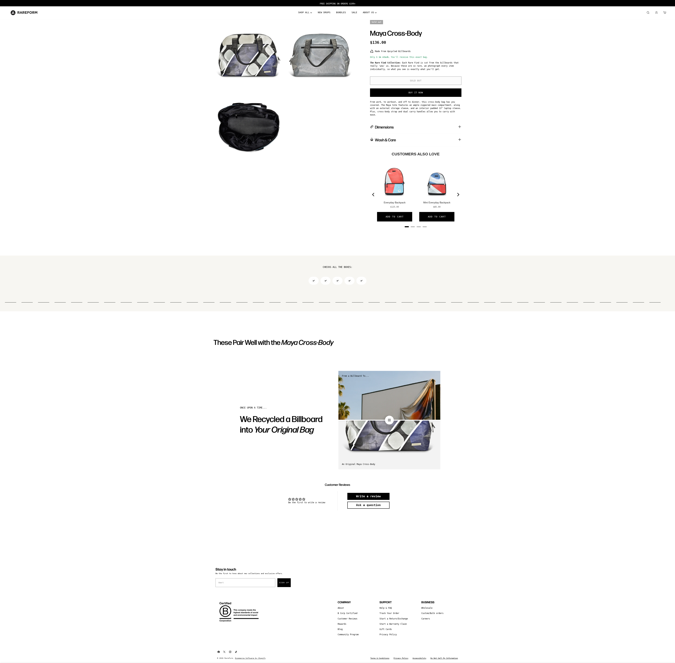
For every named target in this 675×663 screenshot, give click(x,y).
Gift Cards (386, 629)
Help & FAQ (386, 608)
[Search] (647, 12)
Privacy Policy (388, 634)
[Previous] (373, 194)
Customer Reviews (347, 618)
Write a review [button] (368, 496)
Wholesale (426, 608)
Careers (425, 618)
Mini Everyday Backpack (436, 202)
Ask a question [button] (368, 505)
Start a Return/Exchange (394, 618)
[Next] (457, 194)
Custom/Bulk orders (432, 613)
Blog (340, 629)
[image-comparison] (389, 420)
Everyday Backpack (395, 202)
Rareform (228, 658)
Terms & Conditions (379, 658)
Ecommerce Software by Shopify (250, 658)
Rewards (342, 624)
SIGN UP (284, 582)
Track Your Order (389, 613)
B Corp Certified (347, 613)
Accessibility (419, 658)
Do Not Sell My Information (444, 658)
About (341, 608)
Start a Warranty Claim (393, 624)
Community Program (348, 634)
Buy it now (416, 92)
